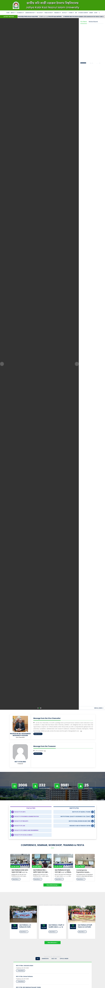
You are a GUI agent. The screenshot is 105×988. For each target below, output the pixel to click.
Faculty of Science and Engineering (26, 830)
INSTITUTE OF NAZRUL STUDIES (81, 812)
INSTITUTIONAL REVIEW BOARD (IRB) (80, 821)
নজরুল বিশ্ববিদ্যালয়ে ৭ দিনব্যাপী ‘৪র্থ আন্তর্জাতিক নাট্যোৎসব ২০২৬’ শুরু (56, 926)
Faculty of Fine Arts (21, 821)
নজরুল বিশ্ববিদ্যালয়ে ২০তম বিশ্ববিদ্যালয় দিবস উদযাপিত (25, 926)
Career (91, 12)
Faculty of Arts (19, 812)
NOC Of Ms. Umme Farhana (24, 976)
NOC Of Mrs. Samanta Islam (24, 965)
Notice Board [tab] (93, 22)
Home (7, 12)
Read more (37, 734)
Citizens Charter (83, 12)
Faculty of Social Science (23, 835)
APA (76, 12)
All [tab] (38, 958)
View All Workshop (52, 885)
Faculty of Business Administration (26, 816)
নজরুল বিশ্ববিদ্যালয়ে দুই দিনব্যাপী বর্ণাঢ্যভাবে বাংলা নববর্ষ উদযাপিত (85, 926)
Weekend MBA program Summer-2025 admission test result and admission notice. (66, 16)
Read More (16, 879)
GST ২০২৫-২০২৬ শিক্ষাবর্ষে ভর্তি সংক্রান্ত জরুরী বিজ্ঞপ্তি (28, 16)
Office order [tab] (64, 958)
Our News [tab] (83, 22)
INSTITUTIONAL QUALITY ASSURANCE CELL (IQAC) (76, 816)
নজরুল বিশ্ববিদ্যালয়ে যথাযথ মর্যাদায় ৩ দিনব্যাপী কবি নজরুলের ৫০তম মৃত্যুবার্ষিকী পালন (95, 42)
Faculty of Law (19, 826)
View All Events (52, 942)
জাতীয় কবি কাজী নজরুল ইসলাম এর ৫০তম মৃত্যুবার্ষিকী (94, 48)
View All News (98, 708)
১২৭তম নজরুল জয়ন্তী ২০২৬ (93, 61)
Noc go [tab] (54, 958)
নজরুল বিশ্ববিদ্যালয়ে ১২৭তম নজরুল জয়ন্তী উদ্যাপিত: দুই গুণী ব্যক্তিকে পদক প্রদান (94, 54)
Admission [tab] (45, 958)
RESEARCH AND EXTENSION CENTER (80, 826)
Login (95, 12)
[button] (2, 364)
